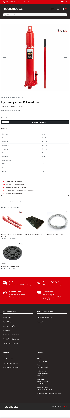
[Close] (66, 15)
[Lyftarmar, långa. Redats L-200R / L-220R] (12, 221)
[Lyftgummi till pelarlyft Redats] (12, 253)
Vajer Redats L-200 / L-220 (55, 235)
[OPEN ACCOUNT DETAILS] (58, 9)
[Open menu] (52, 8)
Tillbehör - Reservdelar (16, 97)
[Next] (65, 57)
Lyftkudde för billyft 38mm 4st (33, 235)
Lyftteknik (4, 97)
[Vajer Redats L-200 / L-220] (58, 221)
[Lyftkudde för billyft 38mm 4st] (35, 221)
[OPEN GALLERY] (35, 57)
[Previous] (4, 57)
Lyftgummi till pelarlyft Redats (10, 266)
